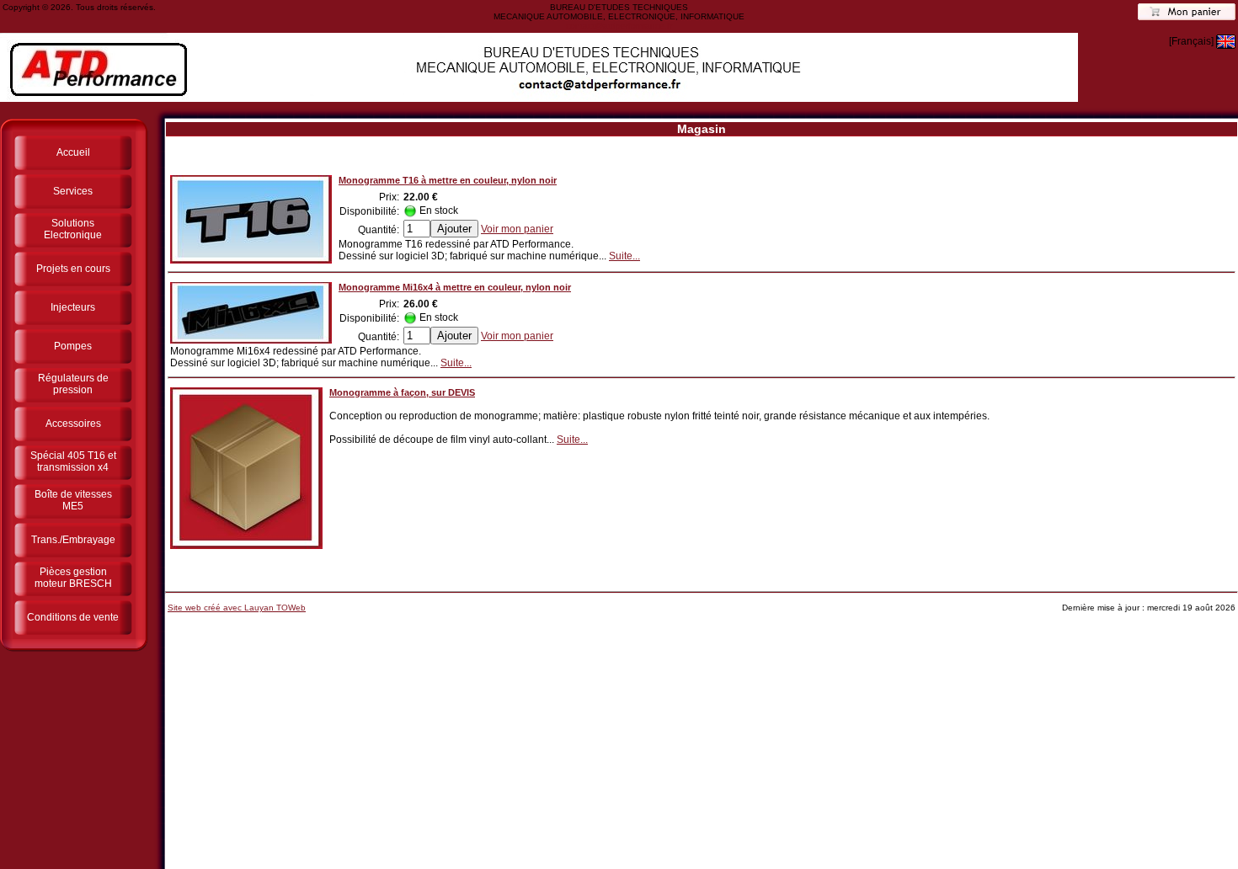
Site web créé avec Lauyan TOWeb (237, 607)
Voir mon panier (517, 229)
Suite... (624, 256)
